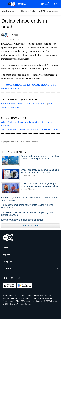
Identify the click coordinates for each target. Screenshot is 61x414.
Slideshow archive (29, 129)
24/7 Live (22, 4)
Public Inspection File (11, 301)
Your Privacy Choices (23, 295)
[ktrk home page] (8, 237)
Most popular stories (28, 122)
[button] (4, 4)
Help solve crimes (49, 129)
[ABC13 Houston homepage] (11, 4)
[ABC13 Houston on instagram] (19, 278)
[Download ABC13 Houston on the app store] (9, 285)
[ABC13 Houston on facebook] (5, 278)
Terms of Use (31, 298)
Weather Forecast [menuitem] (9, 11)
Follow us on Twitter (36, 103)
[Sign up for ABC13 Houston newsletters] (26, 278)
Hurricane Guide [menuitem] (28, 11)
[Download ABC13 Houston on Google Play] (24, 285)
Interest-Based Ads (45, 298)
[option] (11, 11)
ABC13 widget (8, 122)
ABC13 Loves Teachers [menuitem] (48, 11)
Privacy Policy (8, 295)
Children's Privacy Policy (42, 295)
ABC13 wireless (9, 129)
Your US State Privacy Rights (13, 298)
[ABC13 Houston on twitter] (12, 278)
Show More (29, 225)
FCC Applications (27, 301)
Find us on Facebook (11, 103)
